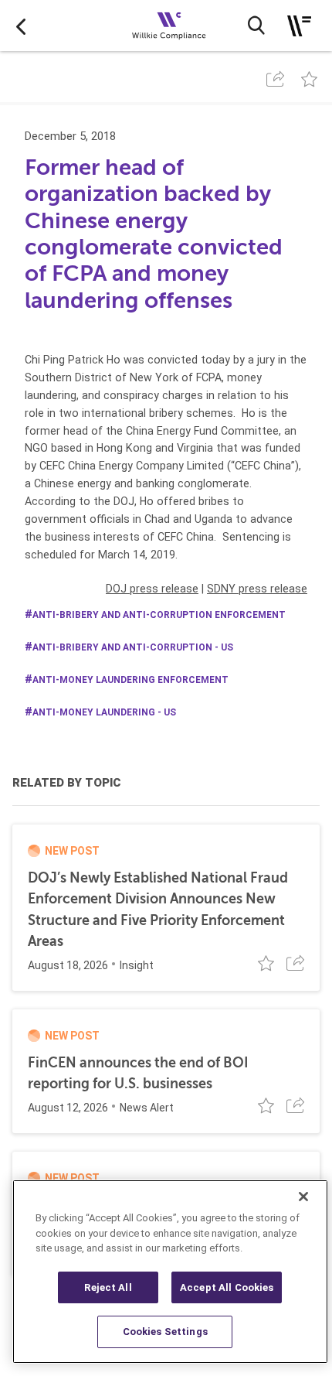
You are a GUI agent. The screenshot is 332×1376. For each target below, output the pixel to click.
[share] (275, 79)
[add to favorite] (309, 79)
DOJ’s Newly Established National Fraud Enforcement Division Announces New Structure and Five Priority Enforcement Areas (158, 909)
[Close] (303, 1197)
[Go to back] (21, 25)
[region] (170, 1272)
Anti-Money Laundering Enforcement (130, 679)
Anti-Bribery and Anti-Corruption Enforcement (159, 614)
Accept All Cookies (226, 1287)
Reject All (107, 1287)
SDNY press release (257, 588)
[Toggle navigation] (299, 25)
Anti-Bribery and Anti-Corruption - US (132, 647)
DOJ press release (152, 588)
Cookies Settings (165, 1331)
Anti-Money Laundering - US (104, 712)
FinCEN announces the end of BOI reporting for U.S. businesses (138, 1073)
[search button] (256, 25)
